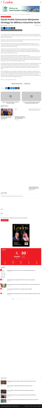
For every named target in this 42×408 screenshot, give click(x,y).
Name (2, 209)
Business (5, 14)
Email (2, 213)
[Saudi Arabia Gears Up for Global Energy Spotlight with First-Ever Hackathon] (21, 112)
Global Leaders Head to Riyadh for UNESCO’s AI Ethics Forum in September (21, 279)
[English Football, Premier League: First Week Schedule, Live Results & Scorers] (3, 382)
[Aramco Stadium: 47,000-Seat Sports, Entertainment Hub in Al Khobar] (3, 392)
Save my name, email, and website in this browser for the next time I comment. (14, 217)
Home (2, 14)
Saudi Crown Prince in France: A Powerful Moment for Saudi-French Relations (6, 117)
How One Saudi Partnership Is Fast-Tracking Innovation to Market (19, 289)
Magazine (39, 406)
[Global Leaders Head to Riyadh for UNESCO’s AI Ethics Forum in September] (3, 281)
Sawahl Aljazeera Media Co (7, 406)
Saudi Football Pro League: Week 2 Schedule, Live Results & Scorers (19, 385)
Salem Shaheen (4, 25)
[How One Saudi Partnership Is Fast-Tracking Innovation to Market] (3, 290)
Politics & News (8, 16)
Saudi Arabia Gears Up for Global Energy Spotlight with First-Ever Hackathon (20, 117)
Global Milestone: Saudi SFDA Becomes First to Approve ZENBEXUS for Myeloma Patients (23, 293)
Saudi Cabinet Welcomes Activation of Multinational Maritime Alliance (34, 188)
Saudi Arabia (27, 83)
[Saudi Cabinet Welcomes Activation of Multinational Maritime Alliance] (35, 147)
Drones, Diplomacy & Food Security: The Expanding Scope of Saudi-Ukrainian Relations (23, 284)
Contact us (35, 406)
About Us (31, 406)
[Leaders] (8, 2)
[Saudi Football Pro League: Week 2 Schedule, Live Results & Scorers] (3, 387)
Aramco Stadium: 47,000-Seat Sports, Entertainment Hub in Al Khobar (20, 390)
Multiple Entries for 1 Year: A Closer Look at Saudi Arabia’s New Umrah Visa (21, 270)
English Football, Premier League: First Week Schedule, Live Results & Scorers (21, 381)
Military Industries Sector (17, 83)
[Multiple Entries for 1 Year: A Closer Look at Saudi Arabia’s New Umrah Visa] (3, 274)
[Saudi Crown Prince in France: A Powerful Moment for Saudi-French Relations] (7, 112)
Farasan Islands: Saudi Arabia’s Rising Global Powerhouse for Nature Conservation (22, 399)
